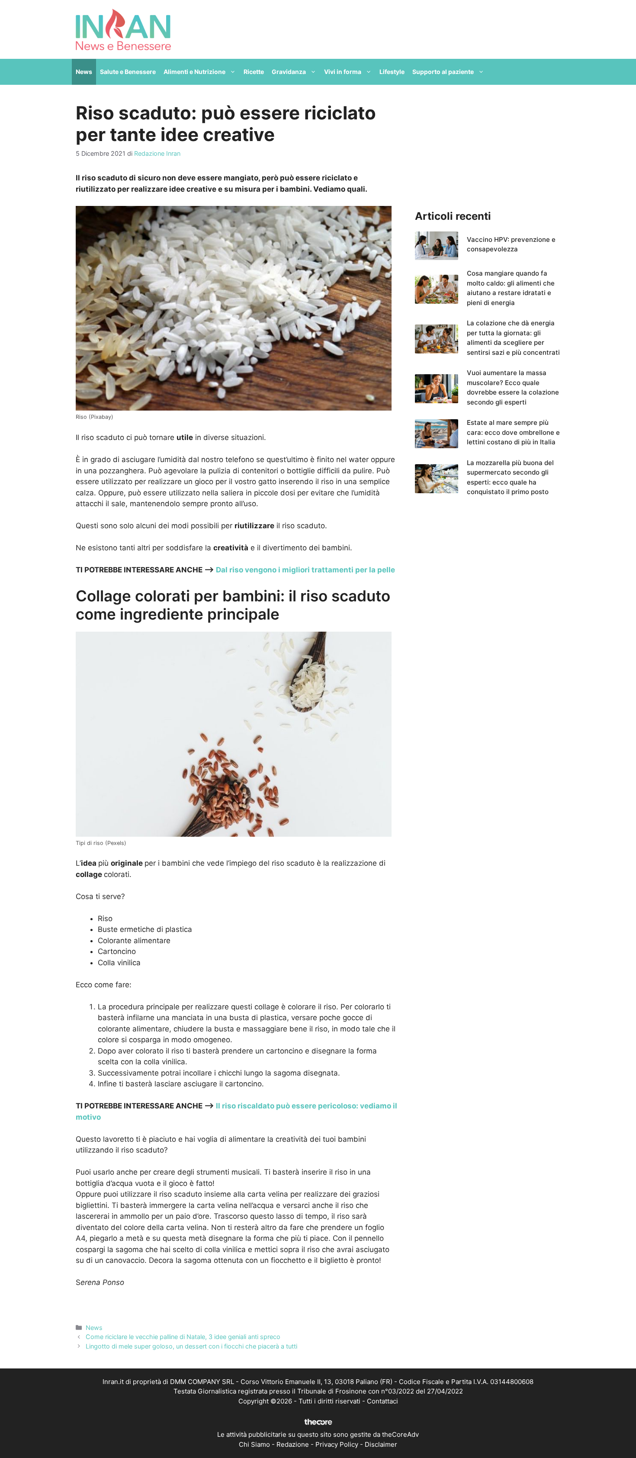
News (84, 71)
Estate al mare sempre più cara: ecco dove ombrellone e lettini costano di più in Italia (513, 432)
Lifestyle (392, 71)
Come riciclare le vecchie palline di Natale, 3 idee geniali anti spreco (183, 1336)
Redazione (292, 1444)
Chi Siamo (254, 1444)
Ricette (254, 71)
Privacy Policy (336, 1444)
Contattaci (382, 1401)
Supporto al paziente (443, 71)
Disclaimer (381, 1444)
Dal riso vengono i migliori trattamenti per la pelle (304, 569)
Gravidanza (289, 71)
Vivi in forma (342, 71)
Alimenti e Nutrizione (194, 71)
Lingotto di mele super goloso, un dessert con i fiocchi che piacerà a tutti (191, 1346)
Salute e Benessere (128, 71)
